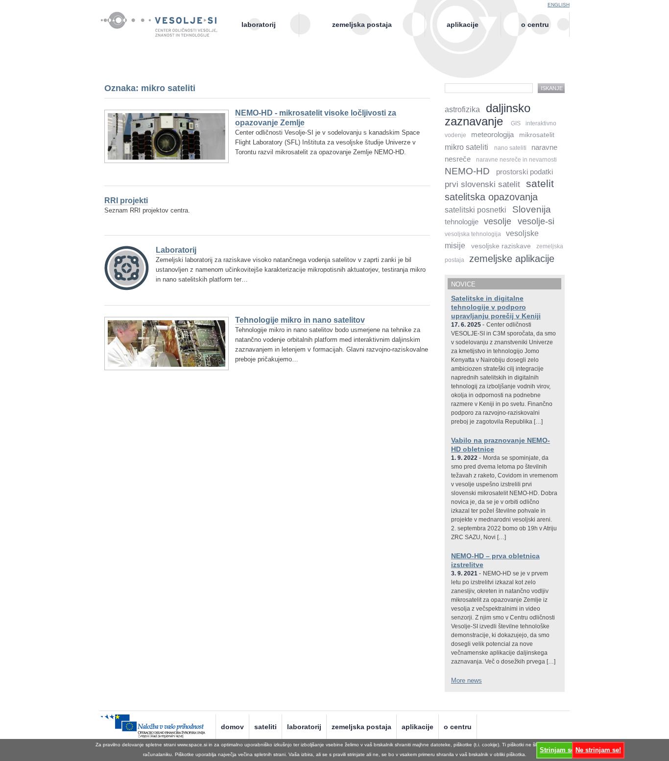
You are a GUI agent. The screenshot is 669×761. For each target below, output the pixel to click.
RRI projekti (126, 200)
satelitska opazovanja (491, 196)
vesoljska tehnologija (473, 234)
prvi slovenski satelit (482, 184)
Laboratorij (258, 24)
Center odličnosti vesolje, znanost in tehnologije (164, 32)
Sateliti (265, 727)
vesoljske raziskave (501, 246)
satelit (540, 183)
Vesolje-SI (164, 19)
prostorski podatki (524, 172)
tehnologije (461, 222)
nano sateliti (510, 147)
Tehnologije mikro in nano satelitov (300, 320)
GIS (516, 123)
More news (466, 680)
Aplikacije (462, 24)
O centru (535, 24)
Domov (232, 727)
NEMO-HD (467, 171)
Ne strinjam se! (598, 750)
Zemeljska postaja (362, 24)
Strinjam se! (558, 750)
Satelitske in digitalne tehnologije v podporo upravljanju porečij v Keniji (496, 307)
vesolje (497, 221)
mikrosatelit (536, 135)
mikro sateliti (466, 147)
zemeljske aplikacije (511, 258)
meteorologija (492, 135)
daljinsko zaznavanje (487, 114)
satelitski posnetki (475, 210)
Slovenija (531, 209)
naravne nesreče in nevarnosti (516, 159)
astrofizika (462, 109)
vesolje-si (536, 221)
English (559, 4)
